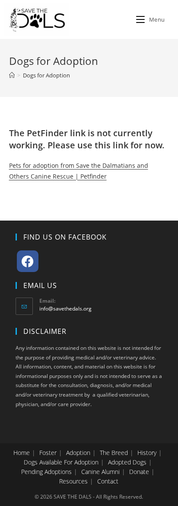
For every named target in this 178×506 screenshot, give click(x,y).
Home (21, 452)
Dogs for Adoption (46, 75)
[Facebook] (27, 261)
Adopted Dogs (127, 462)
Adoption (78, 452)
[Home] (12, 75)
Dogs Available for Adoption (61, 462)
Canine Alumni (100, 472)
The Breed (114, 452)
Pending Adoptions (46, 472)
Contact (107, 481)
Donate (139, 472)
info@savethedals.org (65, 308)
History (146, 452)
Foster (48, 452)
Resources (73, 481)
